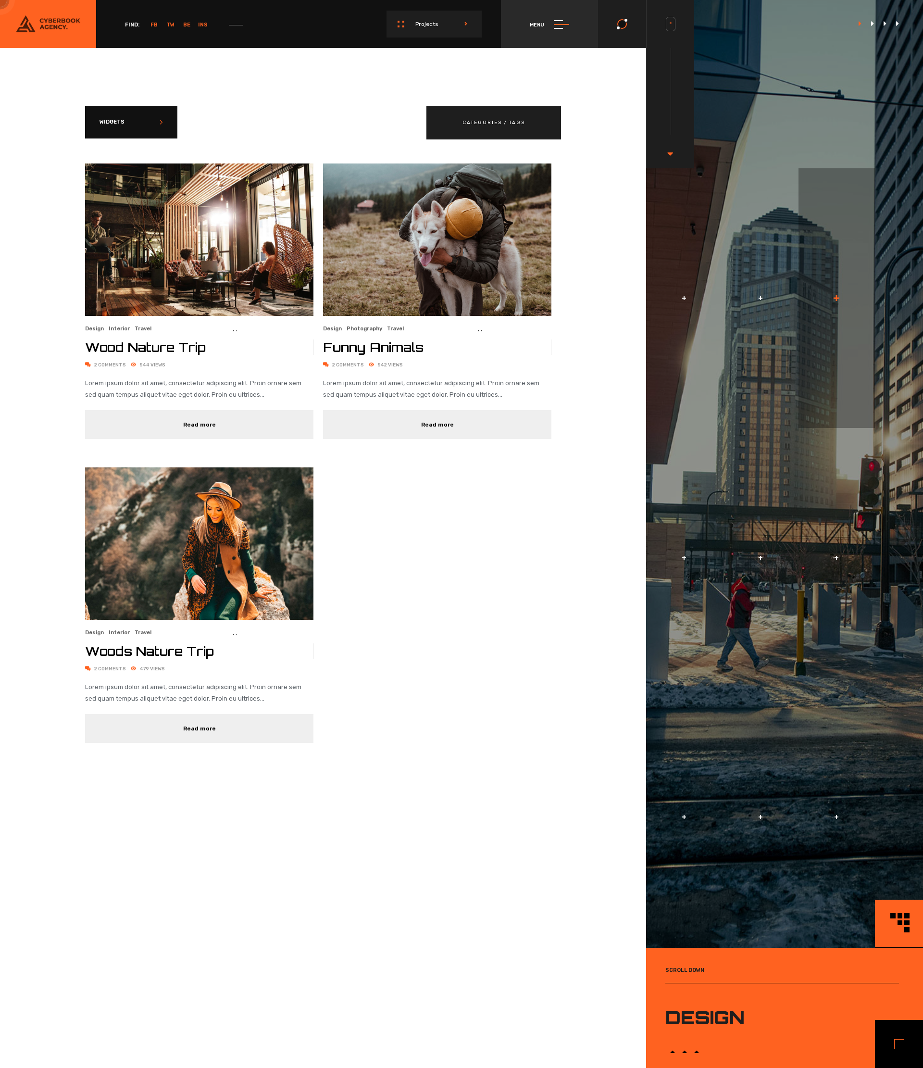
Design (94, 329)
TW (170, 25)
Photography (364, 329)
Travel (143, 329)
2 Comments (109, 365)
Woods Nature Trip (149, 651)
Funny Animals (373, 347)
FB (154, 25)
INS (203, 25)
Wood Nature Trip (145, 347)
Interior (119, 329)
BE (186, 25)
